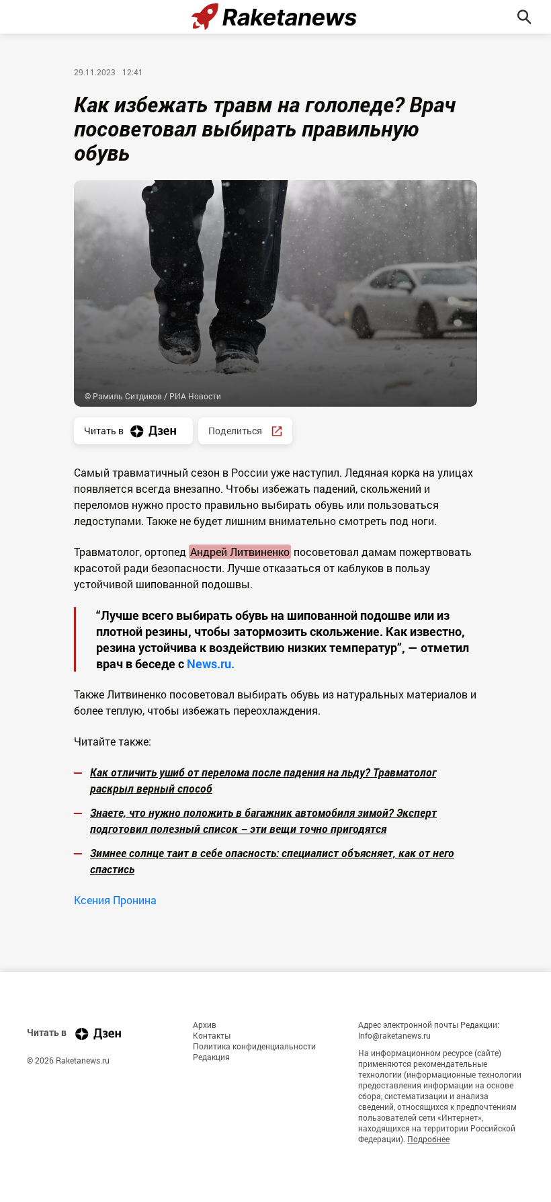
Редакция (211, 1056)
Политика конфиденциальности (254, 1046)
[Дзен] (98, 1033)
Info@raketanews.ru (394, 1035)
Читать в (104, 430)
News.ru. (209, 663)
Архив (204, 1024)
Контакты (211, 1035)
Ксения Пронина (115, 900)
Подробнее (428, 1138)
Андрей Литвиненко (240, 552)
